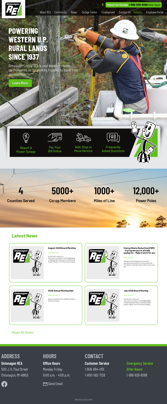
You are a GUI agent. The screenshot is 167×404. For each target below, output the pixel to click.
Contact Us (125, 12)
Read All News (22, 332)
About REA (45, 12)
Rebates (138, 12)
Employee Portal (154, 12)
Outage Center (89, 12)
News (74, 12)
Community (60, 12)
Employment (108, 12)
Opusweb (88, 399)
